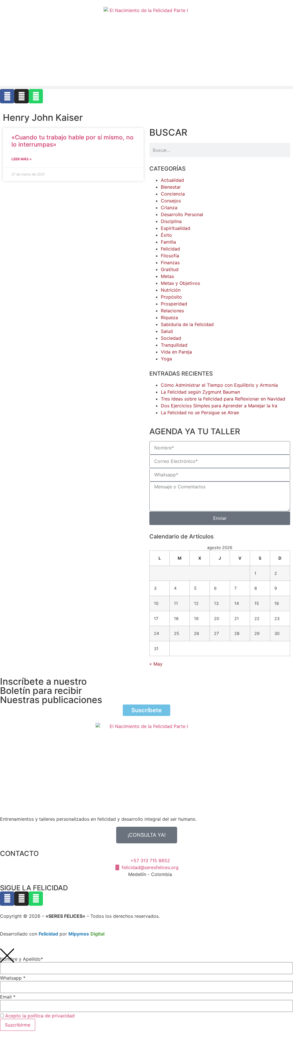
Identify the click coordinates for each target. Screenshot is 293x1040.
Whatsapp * (12, 978)
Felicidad (170, 249)
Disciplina (171, 221)
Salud (167, 331)
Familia (168, 242)
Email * (7, 996)
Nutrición (171, 290)
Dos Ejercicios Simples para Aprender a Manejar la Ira (219, 405)
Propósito (171, 297)
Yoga (166, 359)
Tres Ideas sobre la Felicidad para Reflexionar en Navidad (223, 399)
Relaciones (172, 310)
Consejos (171, 201)
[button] (146, 87)
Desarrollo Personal (182, 214)
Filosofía (170, 255)
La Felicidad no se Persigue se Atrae (200, 412)
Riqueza (169, 317)
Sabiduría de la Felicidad (187, 324)
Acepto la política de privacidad (40, 1016)
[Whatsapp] (36, 96)
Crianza (169, 207)
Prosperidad (174, 304)
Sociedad (171, 338)
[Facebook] (7, 96)
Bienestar (171, 187)
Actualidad (172, 180)
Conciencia (173, 194)
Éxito (166, 235)
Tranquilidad (174, 345)
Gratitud (170, 269)
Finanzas (170, 262)
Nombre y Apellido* (21, 959)
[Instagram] (21, 96)
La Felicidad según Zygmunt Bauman (200, 392)
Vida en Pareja (176, 352)
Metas (167, 276)
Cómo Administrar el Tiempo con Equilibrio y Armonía (219, 385)
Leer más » (21, 159)
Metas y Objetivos (180, 283)
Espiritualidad (175, 228)
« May (156, 664)
